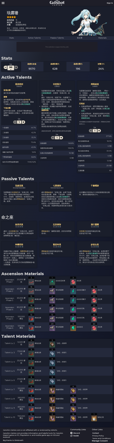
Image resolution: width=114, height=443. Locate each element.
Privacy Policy (98, 436)
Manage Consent (100, 441)
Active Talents (34, 38)
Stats (11, 38)
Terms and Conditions (101, 438)
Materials (102, 38)
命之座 (79, 38)
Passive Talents (57, 38)
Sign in (110, 3)
